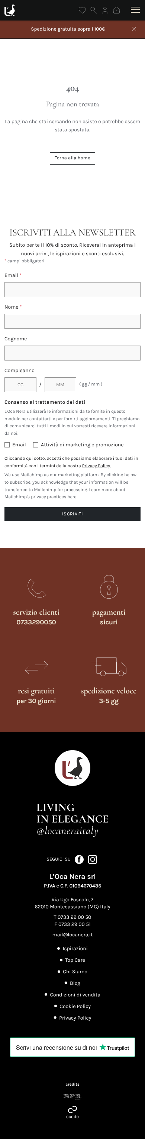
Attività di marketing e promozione (82, 444)
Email (13, 275)
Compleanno (19, 370)
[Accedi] (105, 10)
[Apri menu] (134, 10)
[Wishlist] (82, 10)
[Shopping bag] (117, 10)
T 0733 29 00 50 (72, 917)
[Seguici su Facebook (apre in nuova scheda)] (79, 859)
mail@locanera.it (72, 935)
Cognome (15, 339)
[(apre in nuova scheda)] (72, 1097)
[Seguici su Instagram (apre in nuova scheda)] (93, 859)
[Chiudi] (134, 29)
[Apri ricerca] (94, 10)
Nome (13, 307)
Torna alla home (72, 158)
